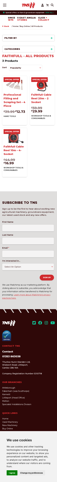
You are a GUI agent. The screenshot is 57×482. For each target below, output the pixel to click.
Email (5, 248)
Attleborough (8, 388)
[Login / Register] (42, 5)
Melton (5, 401)
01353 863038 (11, 356)
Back (6, 26)
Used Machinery (10, 422)
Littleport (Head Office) (13, 397)
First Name (7, 222)
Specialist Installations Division (16, 404)
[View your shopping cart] (47, 5)
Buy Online (25, 26)
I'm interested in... (11, 261)
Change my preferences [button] (31, 473)
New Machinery (9, 425)
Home (15, 26)
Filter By (10, 38)
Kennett (6, 394)
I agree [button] (12, 473)
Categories (12, 49)
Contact (7, 351)
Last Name (7, 235)
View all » (49, 13)
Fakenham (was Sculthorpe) (15, 391)
